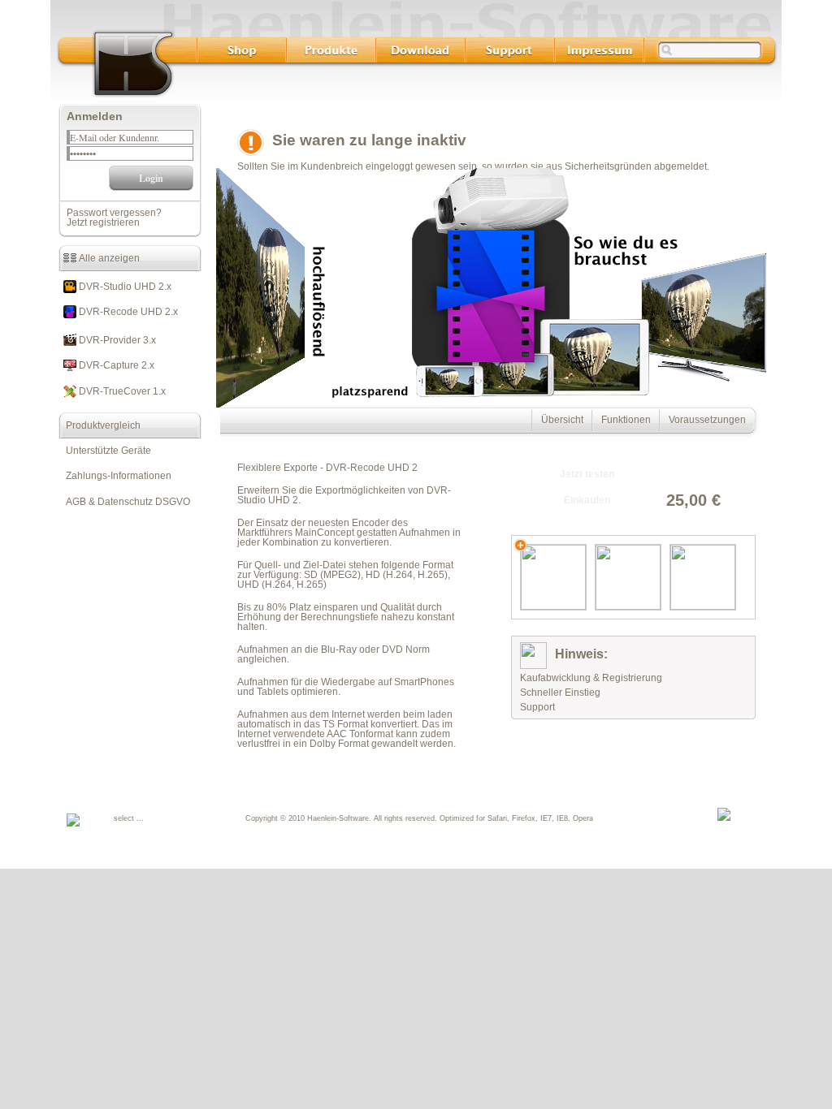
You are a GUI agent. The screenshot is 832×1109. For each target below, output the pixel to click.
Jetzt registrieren (103, 222)
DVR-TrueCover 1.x (121, 391)
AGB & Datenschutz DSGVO (124, 501)
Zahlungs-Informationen (114, 475)
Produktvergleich (99, 425)
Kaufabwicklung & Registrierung (591, 678)
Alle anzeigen (108, 258)
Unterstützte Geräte (104, 450)
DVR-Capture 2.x (115, 365)
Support (537, 707)
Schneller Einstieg (560, 692)
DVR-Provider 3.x (116, 340)
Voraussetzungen (707, 419)
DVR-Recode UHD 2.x (127, 311)
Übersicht (562, 419)
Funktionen (626, 419)
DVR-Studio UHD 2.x (123, 286)
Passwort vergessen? (114, 212)
